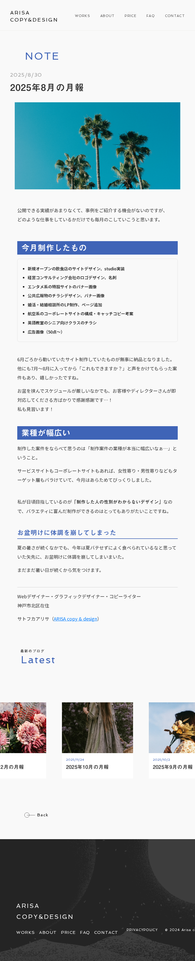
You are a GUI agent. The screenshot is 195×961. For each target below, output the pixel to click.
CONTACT (175, 16)
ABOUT (107, 16)
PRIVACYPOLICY (142, 930)
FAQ (151, 16)
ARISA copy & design (75, 618)
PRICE (130, 16)
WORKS (82, 16)
